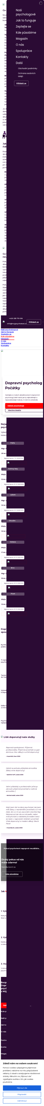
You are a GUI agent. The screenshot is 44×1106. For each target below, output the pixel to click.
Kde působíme (26, 33)
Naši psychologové (26, 12)
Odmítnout (22, 1101)
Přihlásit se (21, 83)
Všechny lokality (14, 410)
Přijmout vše (22, 1088)
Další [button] (19, 63)
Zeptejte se (23, 26)
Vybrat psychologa (16, 406)
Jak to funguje (26, 20)
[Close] (40, 3)
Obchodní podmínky (27, 68)
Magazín (22, 39)
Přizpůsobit (22, 1094)
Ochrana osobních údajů (26, 75)
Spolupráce (24, 51)
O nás (20, 45)
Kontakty (22, 57)
